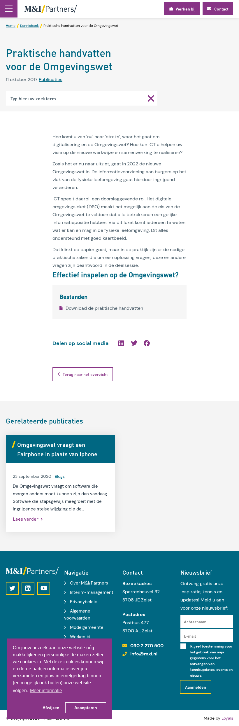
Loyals (227, 718)
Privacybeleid (83, 602)
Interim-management (91, 592)
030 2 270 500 (147, 646)
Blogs (60, 476)
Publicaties (50, 79)
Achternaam (195, 621)
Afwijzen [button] (51, 707)
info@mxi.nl (143, 654)
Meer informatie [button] (46, 690)
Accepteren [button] (85, 707)
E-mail (190, 635)
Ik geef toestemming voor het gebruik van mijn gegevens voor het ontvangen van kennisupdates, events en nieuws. (211, 661)
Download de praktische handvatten (104, 308)
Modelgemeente (86, 627)
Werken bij (81, 637)
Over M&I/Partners (89, 583)
